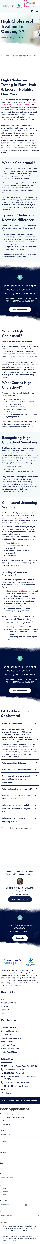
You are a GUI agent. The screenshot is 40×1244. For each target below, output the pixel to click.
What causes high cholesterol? (15, 763)
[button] (37, 11)
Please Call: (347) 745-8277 (20, 931)
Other (5, 1195)
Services (5, 37)
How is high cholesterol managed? (16, 769)
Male (4, 1188)
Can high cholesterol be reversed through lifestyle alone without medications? (16, 779)
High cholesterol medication (17, 591)
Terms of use (7, 1228)
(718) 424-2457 (11, 301)
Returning (6, 1124)
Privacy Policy (28, 1226)
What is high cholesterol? (12, 723)
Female (5, 1191)
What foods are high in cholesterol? (17, 789)
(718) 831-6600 (16, 298)
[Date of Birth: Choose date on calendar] (26, 1205)
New (4, 1121)
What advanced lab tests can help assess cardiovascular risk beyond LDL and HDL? (20, 808)
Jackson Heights (31, 6)
